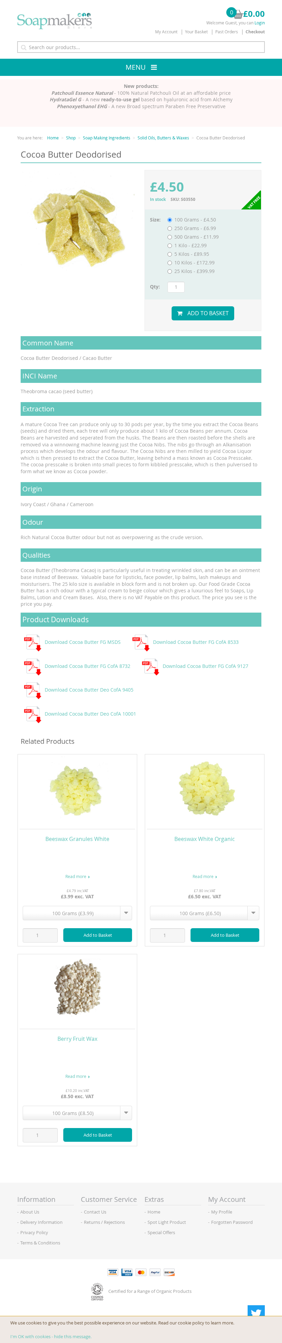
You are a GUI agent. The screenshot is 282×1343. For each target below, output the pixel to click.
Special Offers (161, 1232)
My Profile (221, 1212)
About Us (29, 1212)
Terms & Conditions (40, 1243)
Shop (71, 137)
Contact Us (95, 1212)
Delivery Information (41, 1222)
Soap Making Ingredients (106, 137)
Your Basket (196, 31)
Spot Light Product (167, 1222)
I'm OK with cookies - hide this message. (50, 1336)
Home (53, 137)
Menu (136, 67)
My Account (166, 31)
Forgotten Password (232, 1222)
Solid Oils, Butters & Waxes (163, 137)
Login (259, 22)
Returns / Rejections (104, 1222)
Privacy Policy (34, 1232)
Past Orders (226, 31)
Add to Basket (208, 313)
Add (98, 935)
